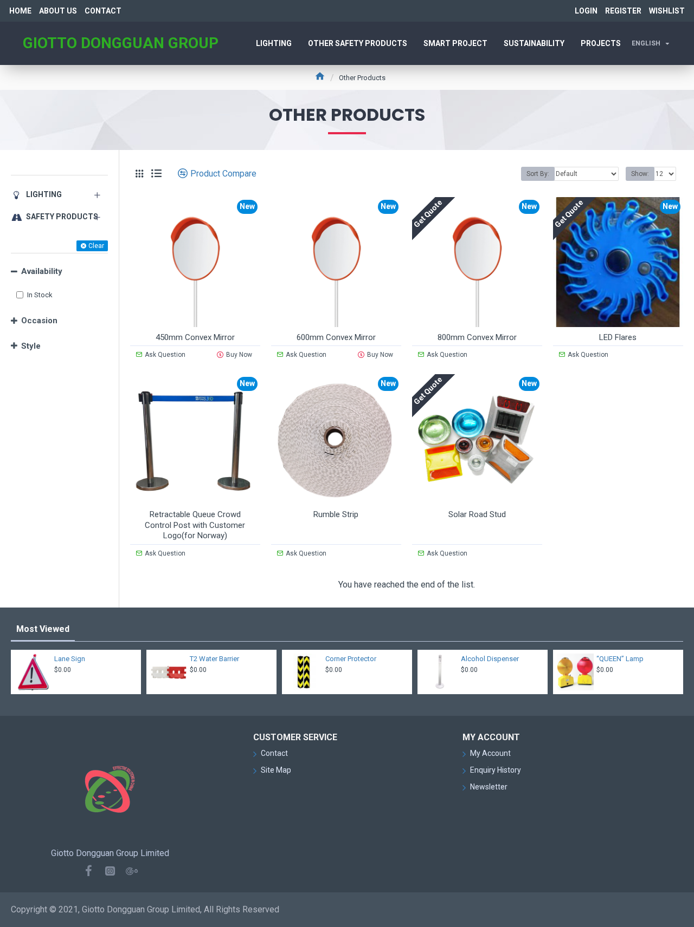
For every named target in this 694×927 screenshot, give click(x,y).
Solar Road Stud (477, 514)
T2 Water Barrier (214, 659)
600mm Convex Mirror (336, 337)
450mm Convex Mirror (195, 337)
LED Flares (618, 337)
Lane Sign (69, 659)
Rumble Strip (335, 514)
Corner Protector (350, 659)
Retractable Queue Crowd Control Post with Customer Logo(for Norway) (195, 525)
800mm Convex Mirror (477, 337)
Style (31, 346)
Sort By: (537, 174)
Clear (96, 246)
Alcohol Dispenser (490, 659)
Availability (41, 271)
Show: (640, 174)
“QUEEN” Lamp (620, 659)
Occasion (39, 320)
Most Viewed (42, 629)
